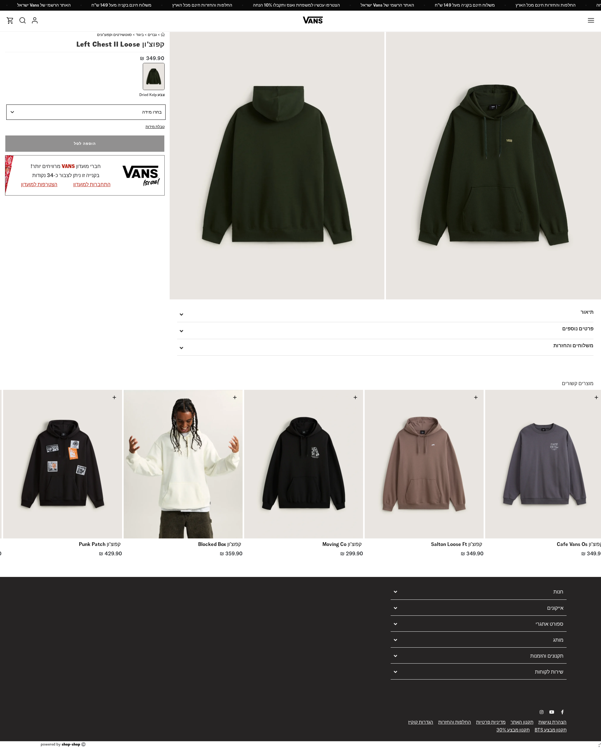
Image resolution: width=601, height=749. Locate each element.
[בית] (163, 34)
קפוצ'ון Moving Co (342, 544)
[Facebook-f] (562, 712)
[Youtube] (551, 712)
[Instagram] (541, 712)
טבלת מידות (155, 126)
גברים (152, 34)
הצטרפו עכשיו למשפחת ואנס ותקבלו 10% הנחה (296, 5)
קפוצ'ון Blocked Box (219, 544)
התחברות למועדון (91, 184)
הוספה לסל (85, 143)
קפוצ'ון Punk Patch (100, 544)
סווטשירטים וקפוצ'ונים (114, 34)
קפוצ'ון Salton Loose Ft (456, 544)
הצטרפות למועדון (39, 184)
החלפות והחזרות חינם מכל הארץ (546, 5)
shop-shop (71, 744)
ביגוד (140, 34)
